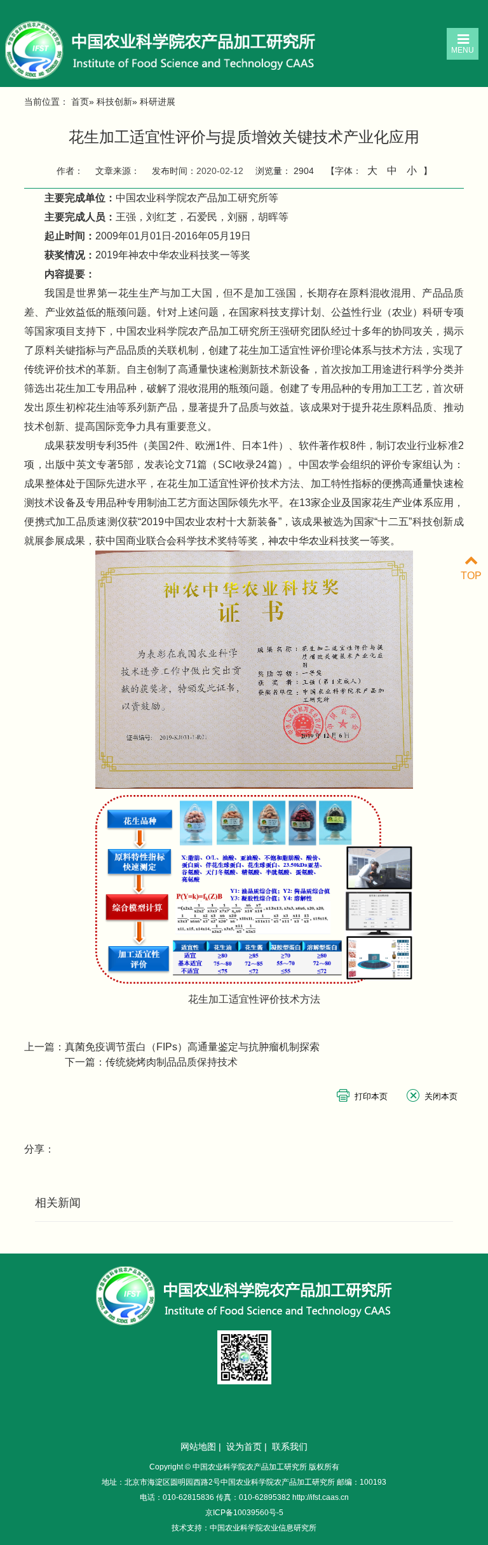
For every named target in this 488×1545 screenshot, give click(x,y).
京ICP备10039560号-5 (244, 1512)
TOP (471, 575)
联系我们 (290, 1446)
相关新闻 (58, 1202)
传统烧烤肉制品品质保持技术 (171, 1062)
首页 (80, 102)
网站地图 (198, 1446)
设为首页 (244, 1446)
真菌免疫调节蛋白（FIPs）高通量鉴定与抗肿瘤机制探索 (192, 1046)
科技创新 (114, 102)
